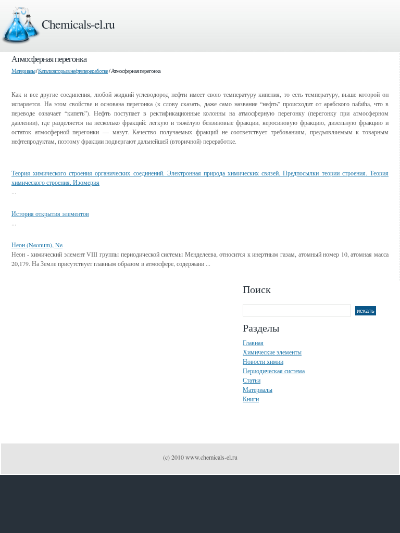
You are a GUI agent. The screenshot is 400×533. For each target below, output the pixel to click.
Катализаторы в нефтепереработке (73, 70)
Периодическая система (274, 370)
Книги (251, 399)
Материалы (23, 70)
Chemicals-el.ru (78, 24)
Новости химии (263, 361)
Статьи (251, 380)
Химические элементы (272, 352)
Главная (253, 342)
